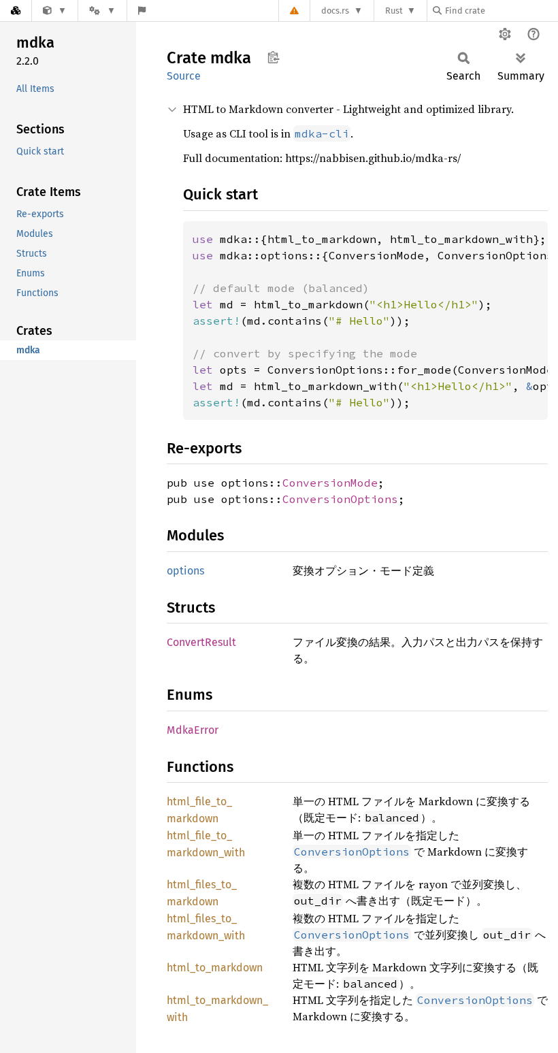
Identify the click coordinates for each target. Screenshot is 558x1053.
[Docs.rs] (15, 10)
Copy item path (273, 57)
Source (184, 75)
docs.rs (335, 10)
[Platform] (102, 10)
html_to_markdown (215, 967)
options (185, 570)
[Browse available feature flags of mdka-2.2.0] (142, 10)
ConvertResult (201, 642)
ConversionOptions (340, 499)
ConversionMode (330, 482)
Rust (394, 10)
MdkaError (192, 730)
